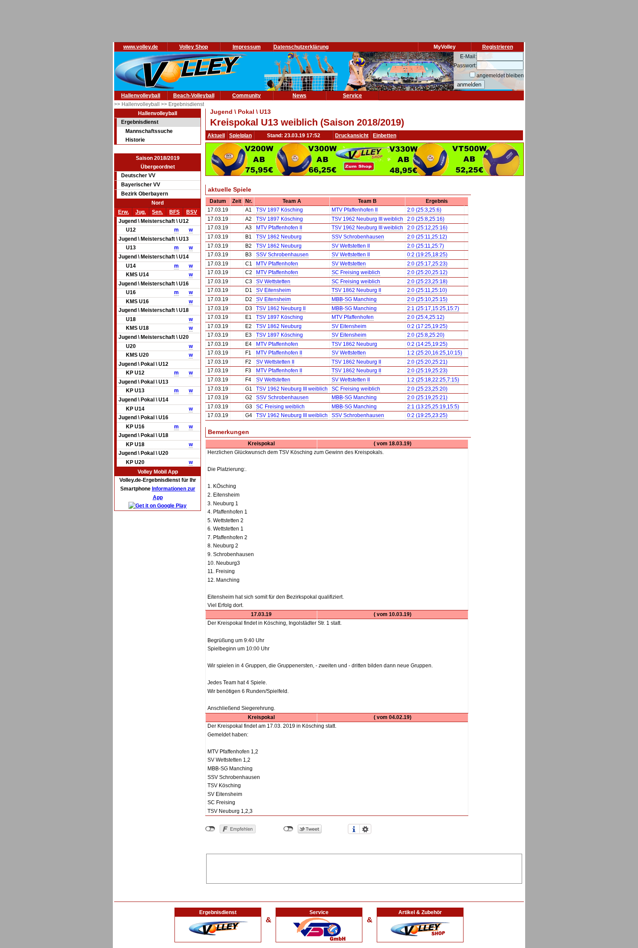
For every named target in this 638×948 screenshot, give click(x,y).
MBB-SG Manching (354, 299)
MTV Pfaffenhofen (277, 264)
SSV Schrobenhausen (358, 237)
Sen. (157, 212)
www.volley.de (140, 47)
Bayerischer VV (140, 185)
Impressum (247, 47)
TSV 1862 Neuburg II (356, 290)
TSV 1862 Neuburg (279, 237)
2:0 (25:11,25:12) (427, 237)
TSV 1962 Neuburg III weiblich (367, 219)
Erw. (123, 212)
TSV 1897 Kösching (279, 210)
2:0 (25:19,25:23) (427, 371)
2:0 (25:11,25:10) (427, 290)
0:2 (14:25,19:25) (427, 344)
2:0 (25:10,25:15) (427, 299)
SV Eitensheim (273, 290)
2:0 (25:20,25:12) (427, 272)
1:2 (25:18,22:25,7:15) (433, 380)
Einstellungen (365, 829)
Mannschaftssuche (149, 131)
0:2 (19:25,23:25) (427, 415)
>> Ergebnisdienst (182, 104)
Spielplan (240, 136)
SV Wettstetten (349, 264)
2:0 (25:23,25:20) (427, 389)
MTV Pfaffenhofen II (355, 210)
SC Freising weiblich (356, 272)
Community (246, 96)
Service (352, 96)
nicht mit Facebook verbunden (210, 829)
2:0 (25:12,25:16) (427, 228)
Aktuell (216, 136)
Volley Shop (193, 47)
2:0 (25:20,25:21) (427, 362)
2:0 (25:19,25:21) (427, 397)
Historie (135, 140)
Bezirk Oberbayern (144, 194)
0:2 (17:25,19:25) (427, 326)
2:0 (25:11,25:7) (425, 246)
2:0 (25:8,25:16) (425, 219)
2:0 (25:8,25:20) (425, 335)
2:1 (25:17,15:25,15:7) (433, 308)
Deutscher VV (138, 175)
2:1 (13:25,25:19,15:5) (433, 407)
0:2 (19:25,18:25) (427, 255)
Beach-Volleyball (193, 96)
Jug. (140, 212)
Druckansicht (351, 136)
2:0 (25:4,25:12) (425, 317)
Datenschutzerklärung (301, 47)
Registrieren (497, 47)
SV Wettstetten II (351, 246)
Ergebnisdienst (139, 122)
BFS (174, 212)
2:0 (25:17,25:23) (427, 264)
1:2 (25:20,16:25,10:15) (434, 353)
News (299, 96)
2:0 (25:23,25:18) (427, 281)
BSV (191, 212)
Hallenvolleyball (140, 96)
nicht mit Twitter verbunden (288, 829)
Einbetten (384, 136)
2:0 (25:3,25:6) (424, 210)
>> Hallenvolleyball (137, 104)
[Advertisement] (364, 867)
